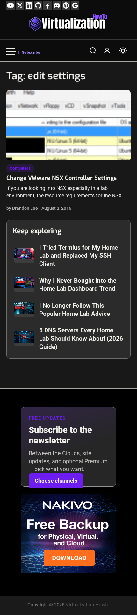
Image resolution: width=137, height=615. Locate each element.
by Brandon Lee (22, 208)
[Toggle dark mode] (123, 50)
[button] (93, 50)
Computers (20, 168)
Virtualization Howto (88, 605)
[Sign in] (107, 50)
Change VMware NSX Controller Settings (61, 178)
